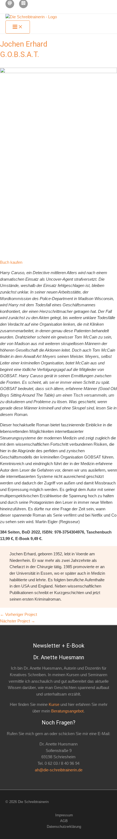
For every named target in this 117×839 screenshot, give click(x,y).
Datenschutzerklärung (64, 827)
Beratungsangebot (67, 711)
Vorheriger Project (18, 614)
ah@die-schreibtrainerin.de (58, 770)
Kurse (54, 704)
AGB (64, 821)
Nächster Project (17, 621)
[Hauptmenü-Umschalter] (17, 27)
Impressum (64, 815)
